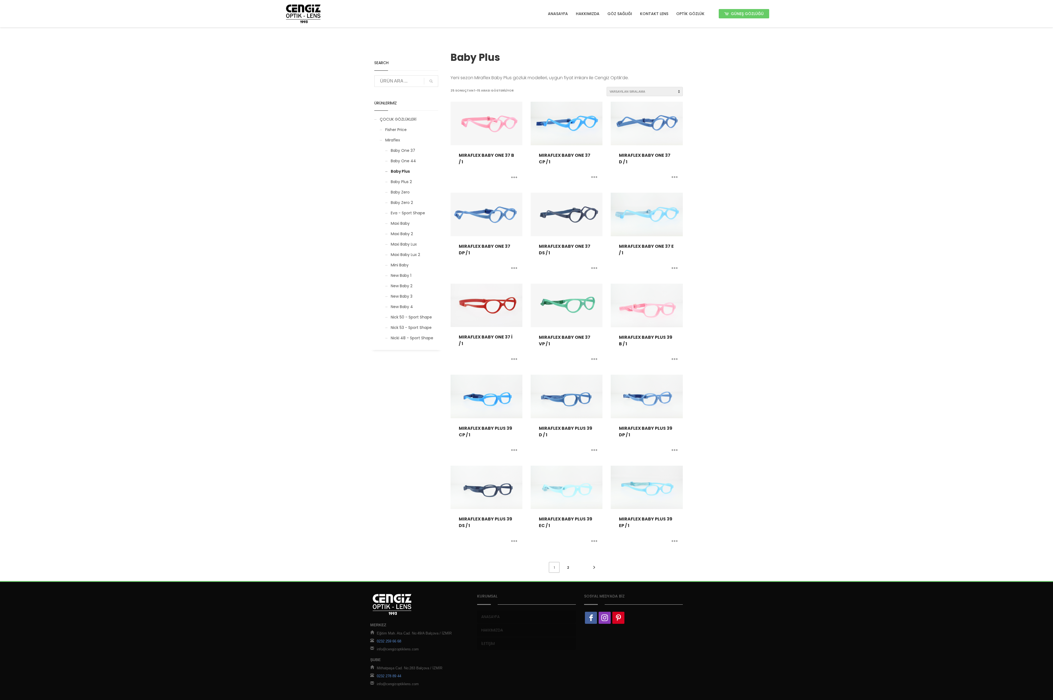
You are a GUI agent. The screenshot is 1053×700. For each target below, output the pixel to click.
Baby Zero (400, 192)
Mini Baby (400, 265)
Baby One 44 (403, 161)
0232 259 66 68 (389, 641)
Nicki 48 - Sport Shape (412, 338)
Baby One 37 (403, 150)
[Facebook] (591, 618)
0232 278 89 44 (389, 676)
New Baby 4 (402, 306)
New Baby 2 (401, 286)
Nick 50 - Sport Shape (411, 317)
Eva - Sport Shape (408, 213)
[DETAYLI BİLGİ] (514, 177)
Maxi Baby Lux (404, 244)
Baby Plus (400, 171)
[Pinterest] (618, 618)
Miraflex (392, 140)
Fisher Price (396, 129)
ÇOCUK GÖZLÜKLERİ (398, 119)
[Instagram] (605, 618)
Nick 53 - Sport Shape (411, 327)
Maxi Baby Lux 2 (405, 254)
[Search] (431, 81)
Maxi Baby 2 (402, 234)
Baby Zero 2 (402, 202)
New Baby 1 (401, 275)
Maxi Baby (400, 223)
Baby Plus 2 (401, 181)
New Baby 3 (401, 296)
